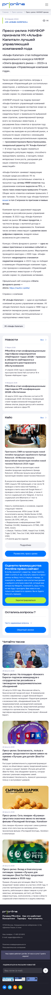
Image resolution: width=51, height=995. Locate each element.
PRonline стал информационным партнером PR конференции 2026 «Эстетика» (25, 389)
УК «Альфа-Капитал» (13, 326)
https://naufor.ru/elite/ (19, 288)
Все (42, 340)
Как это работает (31, 916)
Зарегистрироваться (26, 600)
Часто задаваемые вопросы (17, 623)
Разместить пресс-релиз (25, 553)
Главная (5, 12)
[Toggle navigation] (47, 4)
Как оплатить (35, 918)
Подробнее (25, 545)
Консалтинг (8, 918)
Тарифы (21, 918)
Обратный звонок (25, 629)
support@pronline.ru (15, 937)
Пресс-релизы (17, 12)
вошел (5, 200)
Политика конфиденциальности (14, 944)
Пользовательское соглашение (14, 947)
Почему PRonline (11, 916)
